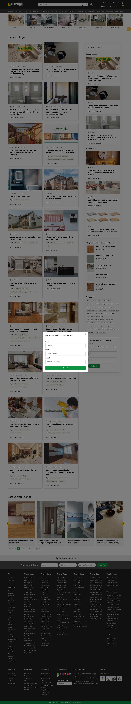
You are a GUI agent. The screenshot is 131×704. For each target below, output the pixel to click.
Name (47, 342)
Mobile (47, 350)
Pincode (47, 358)
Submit (65, 368)
